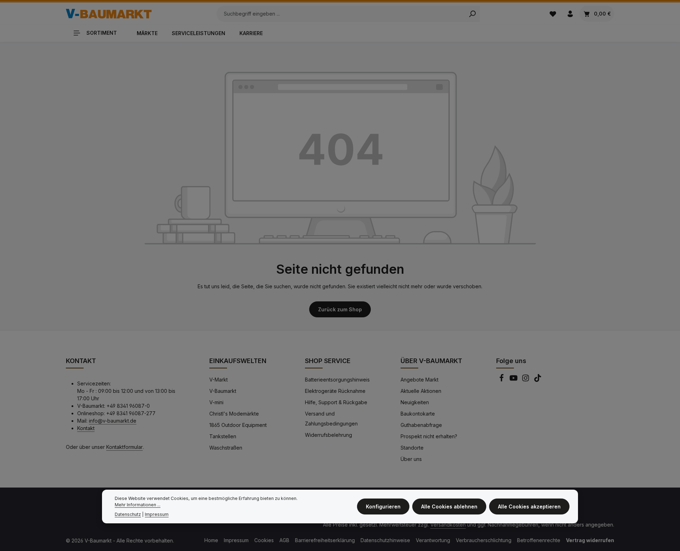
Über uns (411, 459)
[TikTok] (538, 380)
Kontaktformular (124, 447)
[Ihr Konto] (570, 14)
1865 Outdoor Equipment (238, 425)
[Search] (472, 14)
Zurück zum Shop (340, 309)
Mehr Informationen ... (137, 505)
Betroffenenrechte (538, 540)
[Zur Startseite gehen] (109, 14)
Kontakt (86, 428)
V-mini (216, 402)
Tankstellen (222, 436)
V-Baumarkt (222, 391)
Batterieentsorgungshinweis (337, 380)
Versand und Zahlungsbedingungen (331, 419)
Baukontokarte (418, 414)
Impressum (236, 540)
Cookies (264, 540)
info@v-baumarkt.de (112, 421)
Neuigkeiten (415, 402)
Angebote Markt (419, 380)
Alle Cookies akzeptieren (529, 506)
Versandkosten (448, 525)
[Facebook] (502, 380)
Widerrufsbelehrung (328, 435)
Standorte (412, 448)
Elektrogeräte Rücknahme (335, 391)
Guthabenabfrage (421, 425)
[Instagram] (526, 380)
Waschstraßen (225, 448)
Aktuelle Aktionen (421, 391)
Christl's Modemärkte (234, 414)
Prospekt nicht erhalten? (429, 436)
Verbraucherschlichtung (483, 540)
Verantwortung (433, 540)
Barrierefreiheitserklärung (325, 540)
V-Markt (218, 380)
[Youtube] (514, 380)
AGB (284, 540)
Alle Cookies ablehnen (449, 506)
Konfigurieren (383, 506)
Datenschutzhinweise (385, 540)
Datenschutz (128, 514)
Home (211, 540)
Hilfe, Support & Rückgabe (336, 402)
